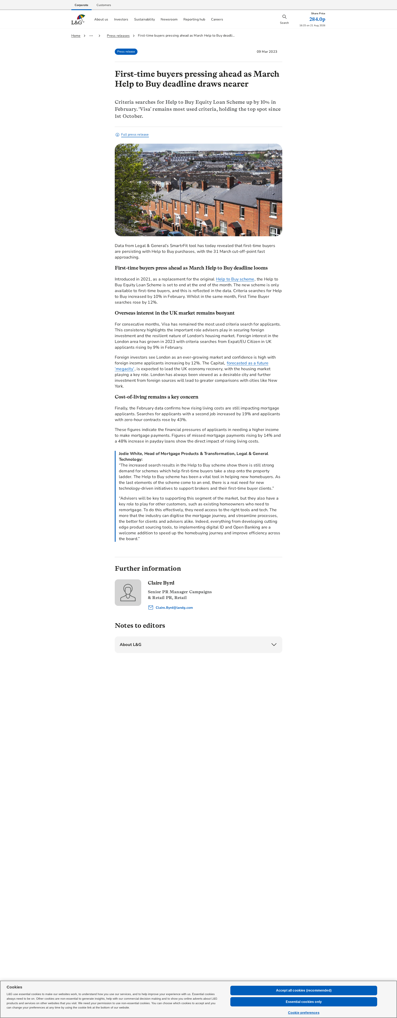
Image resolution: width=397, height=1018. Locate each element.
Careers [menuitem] (217, 19)
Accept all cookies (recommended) (303, 990)
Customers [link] (104, 5)
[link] (81, 5)
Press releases (118, 35)
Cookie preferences (303, 1012)
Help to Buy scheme (235, 279)
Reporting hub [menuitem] (194, 19)
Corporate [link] (81, 5)
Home (76, 35)
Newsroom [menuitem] (169, 19)
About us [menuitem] (101, 19)
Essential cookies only (304, 1002)
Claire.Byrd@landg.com (174, 607)
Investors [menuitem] (121, 19)
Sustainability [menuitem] (144, 19)
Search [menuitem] (284, 23)
